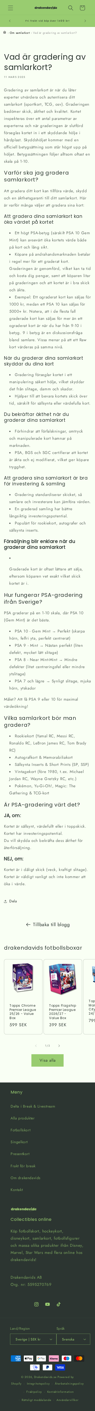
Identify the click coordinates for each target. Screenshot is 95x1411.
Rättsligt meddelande (36, 1400)
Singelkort (19, 1142)
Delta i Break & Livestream (33, 1106)
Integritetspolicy (38, 1383)
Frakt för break (23, 1166)
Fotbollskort (20, 1130)
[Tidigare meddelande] (10, 21)
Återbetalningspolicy (69, 1383)
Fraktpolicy (34, 1392)
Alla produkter (23, 1118)
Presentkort (20, 1153)
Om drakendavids (26, 1177)
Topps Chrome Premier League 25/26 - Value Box (23, 1012)
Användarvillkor (67, 1400)
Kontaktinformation (60, 1392)
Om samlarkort (20, 33)
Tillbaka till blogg (51, 924)
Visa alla (48, 1060)
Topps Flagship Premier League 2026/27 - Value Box (62, 1012)
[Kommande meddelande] (85, 21)
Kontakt (17, 1189)
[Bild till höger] (59, 1046)
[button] (10, 8)
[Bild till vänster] (36, 1046)
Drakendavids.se (45, 1377)
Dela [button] (13, 901)
